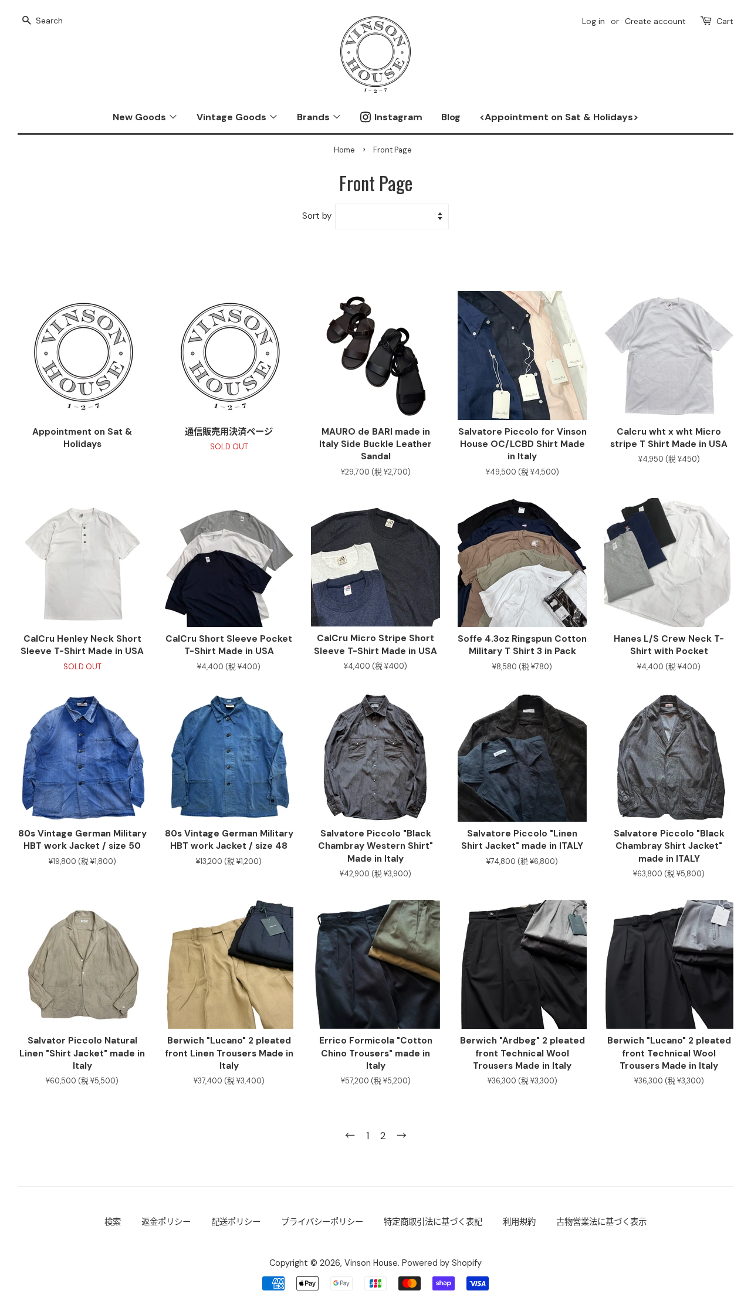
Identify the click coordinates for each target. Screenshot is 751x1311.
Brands (314, 117)
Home (344, 150)
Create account (655, 21)
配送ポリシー (236, 1222)
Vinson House (371, 1263)
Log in (593, 21)
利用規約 (519, 1222)
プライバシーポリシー (322, 1222)
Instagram (398, 117)
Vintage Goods (233, 117)
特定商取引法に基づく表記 (433, 1222)
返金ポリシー (166, 1222)
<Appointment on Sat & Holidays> (558, 117)
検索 (112, 1222)
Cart (724, 21)
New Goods (140, 117)
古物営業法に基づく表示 (601, 1222)
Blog (451, 117)
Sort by (317, 216)
